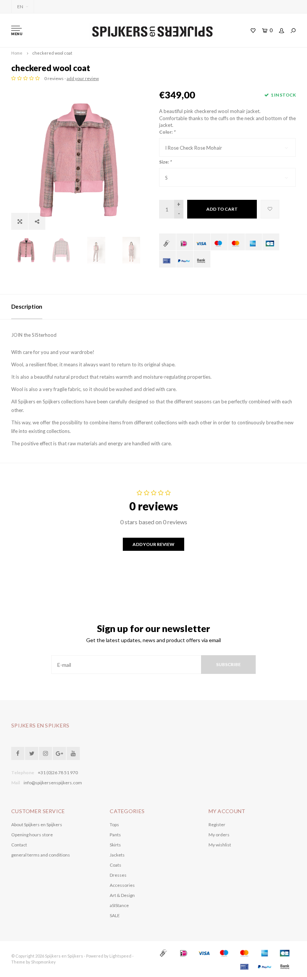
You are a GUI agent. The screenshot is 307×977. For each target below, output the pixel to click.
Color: (167, 132)
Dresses (118, 875)
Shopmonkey (43, 961)
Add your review (153, 544)
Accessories (122, 885)
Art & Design (122, 895)
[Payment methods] (167, 241)
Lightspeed (120, 955)
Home (16, 53)
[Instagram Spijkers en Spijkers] (45, 753)
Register (217, 824)
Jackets (117, 855)
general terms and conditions (40, 855)
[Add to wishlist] (270, 209)
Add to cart (222, 209)
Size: (165, 162)
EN (20, 6)
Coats (115, 865)
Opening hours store (32, 834)
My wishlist (220, 845)
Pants (115, 834)
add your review (83, 78)
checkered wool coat (52, 53)
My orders (219, 834)
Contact (19, 845)
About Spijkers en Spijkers (36, 824)
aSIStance (119, 905)
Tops (114, 824)
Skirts (115, 845)
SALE (115, 915)
